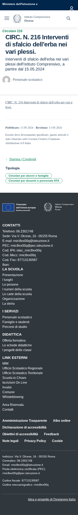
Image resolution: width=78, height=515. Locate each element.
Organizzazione (13, 298)
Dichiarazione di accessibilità (24, 427)
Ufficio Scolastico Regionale (22, 368)
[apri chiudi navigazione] (6, 18)
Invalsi (7, 387)
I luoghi (7, 279)
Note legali (10, 441)
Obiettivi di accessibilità (20, 434)
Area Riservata (13, 404)
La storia (8, 303)
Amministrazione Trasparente (24, 420)
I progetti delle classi (16, 350)
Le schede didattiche (17, 345)
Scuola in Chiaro (14, 377)
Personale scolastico (17, 317)
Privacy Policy (35, 441)
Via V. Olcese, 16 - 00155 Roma (35, 456)
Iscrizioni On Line (14, 382)
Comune (8, 392)
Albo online (61, 420)
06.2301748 (24, 460)
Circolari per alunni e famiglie (29, 175)
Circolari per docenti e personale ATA (34, 180)
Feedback (51, 434)
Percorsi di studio (14, 326)
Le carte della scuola (17, 294)
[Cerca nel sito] (68, 18)
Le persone (10, 284)
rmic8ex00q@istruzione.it (27, 464)
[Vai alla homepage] (17, 18)
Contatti (7, 409)
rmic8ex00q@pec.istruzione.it (21, 473)
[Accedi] (72, 8)
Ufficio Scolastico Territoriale (22, 373)
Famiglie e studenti (15, 322)
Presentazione (12, 275)
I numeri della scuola (17, 289)
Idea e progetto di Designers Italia (52, 499)
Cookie (57, 441)
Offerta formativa (14, 340)
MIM (5, 363)
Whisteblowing (12, 397)
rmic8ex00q (41, 484)
